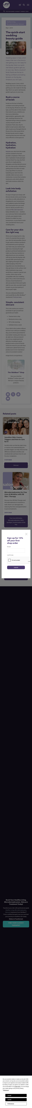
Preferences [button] (6, 1090)
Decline (9, 1099)
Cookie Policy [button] (17, 1086)
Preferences (11, 1103)
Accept (9, 1095)
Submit (16, 567)
